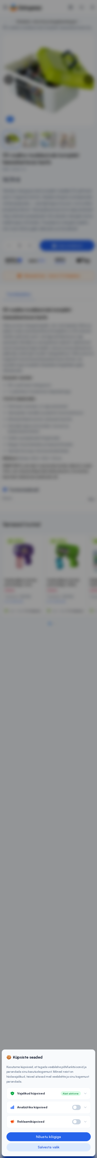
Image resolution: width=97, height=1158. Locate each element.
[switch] (76, 1107)
